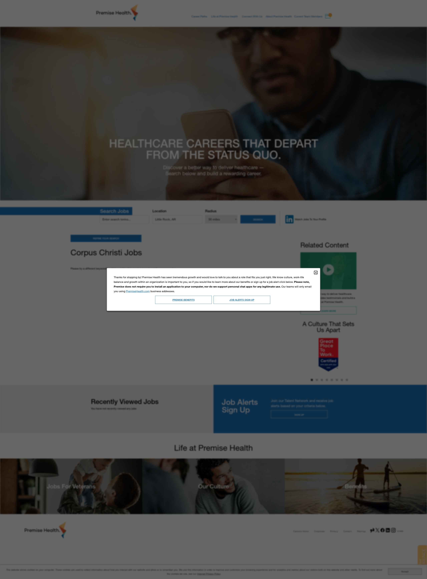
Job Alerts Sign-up (242, 299)
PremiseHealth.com (138, 291)
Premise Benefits (183, 299)
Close (315, 272)
